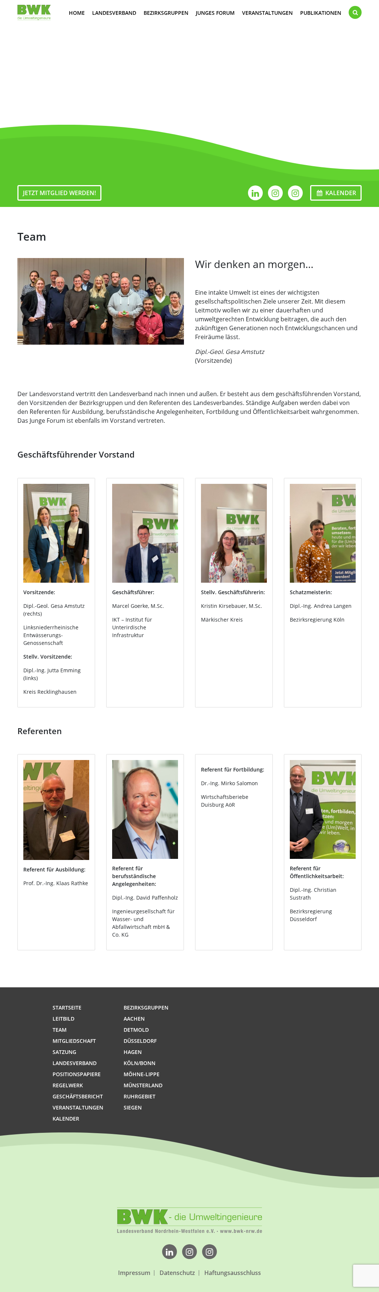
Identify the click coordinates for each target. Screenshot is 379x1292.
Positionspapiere (77, 1074)
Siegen (133, 1107)
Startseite (67, 1007)
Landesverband (114, 12)
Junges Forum (215, 12)
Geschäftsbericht (78, 1096)
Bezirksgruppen (166, 12)
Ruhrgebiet (139, 1096)
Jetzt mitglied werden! (59, 193)
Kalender (340, 193)
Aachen (134, 1018)
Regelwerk (68, 1085)
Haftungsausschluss (232, 1273)
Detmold (136, 1029)
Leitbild (63, 1018)
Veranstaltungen (267, 12)
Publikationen (320, 12)
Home (77, 12)
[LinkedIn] (255, 194)
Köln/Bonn (139, 1063)
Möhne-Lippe (142, 1074)
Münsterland (143, 1085)
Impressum (134, 1273)
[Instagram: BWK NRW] (295, 194)
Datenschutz (177, 1273)
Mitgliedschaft (74, 1040)
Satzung (64, 1051)
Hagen (133, 1051)
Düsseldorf (140, 1040)
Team (60, 1029)
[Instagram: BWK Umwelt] (275, 194)
